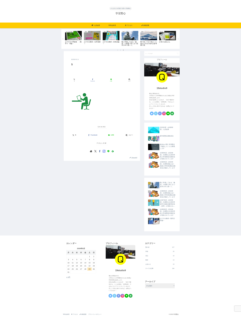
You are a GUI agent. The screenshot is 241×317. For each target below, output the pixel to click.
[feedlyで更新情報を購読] (113, 151)
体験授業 (83, 314)
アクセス (75, 314)
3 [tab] (123, 50)
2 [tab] (120, 50)
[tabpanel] (73, 38)
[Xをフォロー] (95, 151)
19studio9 (162, 88)
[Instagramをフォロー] (104, 151)
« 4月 (68, 277)
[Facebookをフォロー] (100, 151)
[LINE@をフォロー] (108, 151)
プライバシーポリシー (94, 314)
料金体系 (66, 314)
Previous (63, 39)
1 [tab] (118, 50)
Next (178, 39)
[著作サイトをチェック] (91, 151)
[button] (129, 80)
